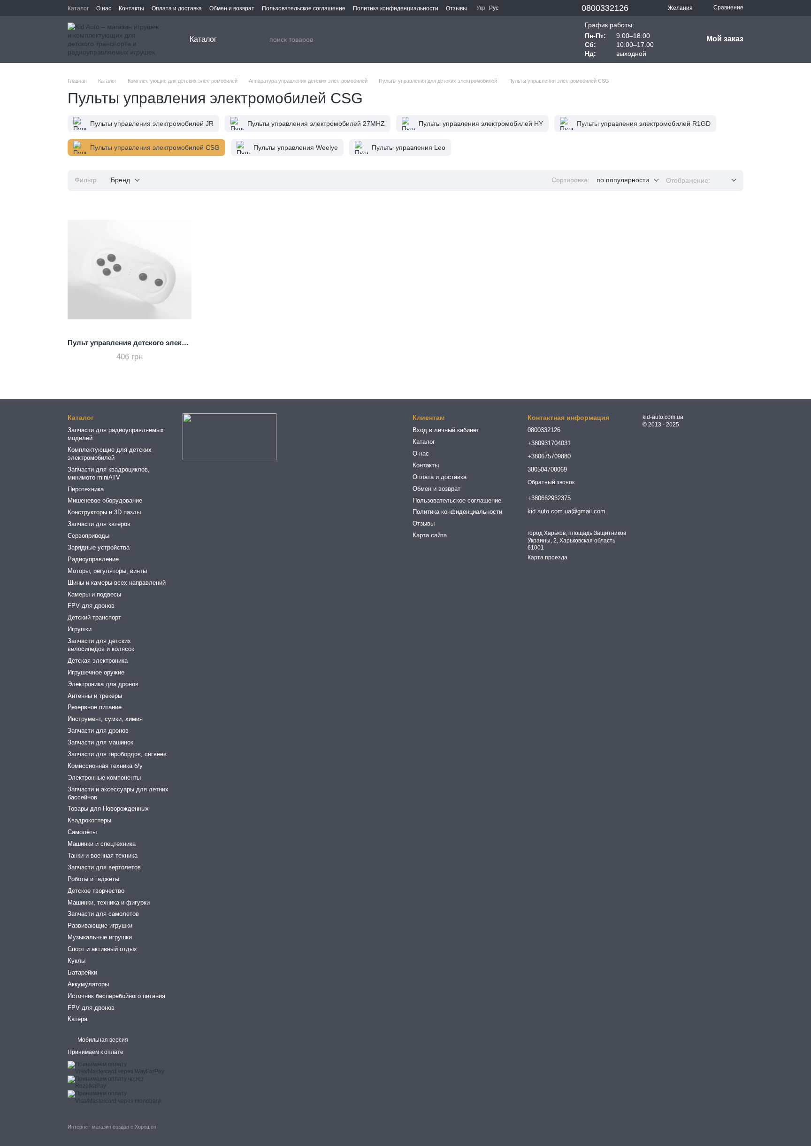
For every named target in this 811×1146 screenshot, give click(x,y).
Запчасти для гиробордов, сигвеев (117, 754)
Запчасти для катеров (99, 523)
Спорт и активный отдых (102, 948)
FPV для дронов (91, 605)
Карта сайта (430, 535)
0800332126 (604, 8)
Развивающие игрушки (100, 925)
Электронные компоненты (104, 777)
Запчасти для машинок (100, 742)
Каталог (78, 8)
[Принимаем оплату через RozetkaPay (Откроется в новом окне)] (118, 1082)
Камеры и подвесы (94, 594)
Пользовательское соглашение (303, 8)
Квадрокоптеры (89, 820)
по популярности (623, 180)
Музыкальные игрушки (100, 937)
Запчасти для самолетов (103, 913)
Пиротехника (86, 489)
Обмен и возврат (231, 8)
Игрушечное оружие (96, 672)
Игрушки (80, 629)
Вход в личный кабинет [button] (446, 430)
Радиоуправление (93, 559)
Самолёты (82, 832)
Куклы (76, 960)
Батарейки (82, 972)
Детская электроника (98, 660)
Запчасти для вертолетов (104, 867)
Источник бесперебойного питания (116, 995)
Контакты (131, 8)
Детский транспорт (94, 617)
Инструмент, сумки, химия (105, 718)
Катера (77, 1018)
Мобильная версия (102, 1040)
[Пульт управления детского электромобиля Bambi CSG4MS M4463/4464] (129, 270)
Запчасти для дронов (98, 730)
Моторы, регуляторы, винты (107, 570)
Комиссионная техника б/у (105, 765)
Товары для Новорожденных (108, 808)
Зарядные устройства (99, 547)
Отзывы (456, 8)
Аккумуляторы (88, 984)
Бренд (120, 180)
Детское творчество (96, 890)
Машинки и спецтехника (102, 843)
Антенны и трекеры (95, 695)
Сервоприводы (88, 535)
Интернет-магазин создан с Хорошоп (112, 1127)
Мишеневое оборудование (105, 500)
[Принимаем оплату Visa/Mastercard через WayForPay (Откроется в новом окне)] (118, 1067)
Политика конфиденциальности (395, 8)
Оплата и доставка (177, 8)
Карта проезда (547, 557)
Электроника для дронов (103, 684)
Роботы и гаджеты (93, 879)
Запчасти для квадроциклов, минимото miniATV (109, 473)
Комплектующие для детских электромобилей (110, 453)
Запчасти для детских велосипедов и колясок (101, 644)
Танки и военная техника (103, 855)
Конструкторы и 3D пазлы (104, 512)
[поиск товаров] (261, 39)
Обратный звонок (551, 482)
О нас (103, 8)
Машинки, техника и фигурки (109, 902)
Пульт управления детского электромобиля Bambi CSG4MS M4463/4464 (191, 343)
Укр (480, 8)
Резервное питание (95, 707)
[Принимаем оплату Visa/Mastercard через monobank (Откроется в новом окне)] (118, 1097)
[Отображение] (726, 180)
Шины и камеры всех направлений (117, 582)
